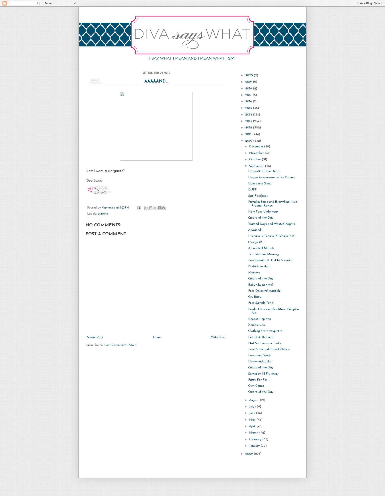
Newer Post (95, 337)
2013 (249, 121)
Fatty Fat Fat (258, 380)
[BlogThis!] (151, 208)
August (254, 400)
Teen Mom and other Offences (269, 349)
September (257, 166)
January (255, 446)
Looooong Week (259, 355)
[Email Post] (138, 208)
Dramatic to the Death (264, 171)
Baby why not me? (260, 285)
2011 (248, 134)
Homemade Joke (259, 361)
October (255, 159)
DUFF (252, 189)
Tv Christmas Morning (263, 254)
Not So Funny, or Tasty (264, 343)
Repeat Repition (259, 319)
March (254, 432)
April (252, 426)
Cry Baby (254, 297)
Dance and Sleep (259, 183)
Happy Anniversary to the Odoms (271, 177)
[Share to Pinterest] (163, 208)
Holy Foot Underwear (263, 211)
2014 (249, 114)
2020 (249, 75)
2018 (249, 88)
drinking (103, 214)
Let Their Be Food (260, 337)
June (252, 413)
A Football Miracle (261, 248)
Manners (254, 272)
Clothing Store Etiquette (265, 331)
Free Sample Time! (261, 303)
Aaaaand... (156, 81)
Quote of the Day (260, 217)
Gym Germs (256, 386)
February (255, 439)
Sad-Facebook (258, 196)
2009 (249, 454)
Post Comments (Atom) (120, 345)
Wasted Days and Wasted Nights (271, 224)
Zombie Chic (257, 325)
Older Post (218, 337)
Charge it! (255, 242)
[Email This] (146, 208)
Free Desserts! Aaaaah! (264, 291)
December (256, 146)
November (257, 153)
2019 (249, 82)
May (252, 420)
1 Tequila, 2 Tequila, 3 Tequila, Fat (271, 236)
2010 (249, 141)
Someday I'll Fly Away (263, 374)
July (252, 406)
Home (157, 337)
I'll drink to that (259, 266)
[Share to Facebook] (159, 208)
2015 (249, 108)
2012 (249, 127)
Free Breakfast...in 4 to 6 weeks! (270, 260)
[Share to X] (155, 208)
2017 (249, 95)
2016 (249, 101)
